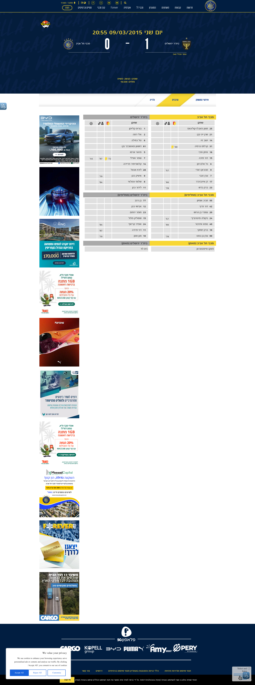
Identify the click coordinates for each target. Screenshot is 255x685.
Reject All (37, 673)
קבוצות (178, 8)
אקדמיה (127, 8)
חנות (67, 8)
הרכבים (175, 100)
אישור (67, 679)
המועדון (152, 8)
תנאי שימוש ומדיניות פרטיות (178, 671)
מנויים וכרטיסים (85, 8)
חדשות (190, 8)
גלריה (152, 100)
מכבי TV (139, 8)
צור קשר (86, 671)
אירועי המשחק (202, 100)
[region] (38, 663)
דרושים (99, 671)
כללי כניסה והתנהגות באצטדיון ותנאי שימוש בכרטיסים (133, 671)
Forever (114, 8)
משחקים (165, 8)
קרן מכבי (101, 8)
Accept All (19, 673)
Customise (56, 673)
